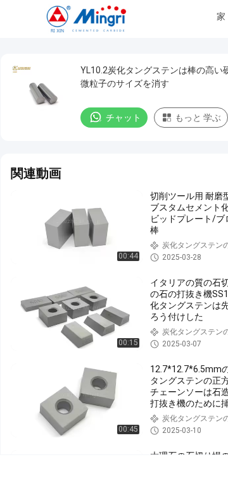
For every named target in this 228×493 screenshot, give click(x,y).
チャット (123, 118)
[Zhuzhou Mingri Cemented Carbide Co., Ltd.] (87, 19)
